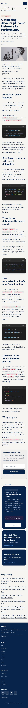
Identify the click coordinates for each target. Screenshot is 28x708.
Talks (2, 679)
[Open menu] (25, 9)
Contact (3, 654)
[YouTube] (7, 693)
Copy (23, 126)
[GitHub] (11, 693)
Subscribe (14, 472)
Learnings (3, 673)
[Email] (15, 693)
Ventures (3, 651)
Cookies (3, 662)
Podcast (3, 682)
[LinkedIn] (3, 693)
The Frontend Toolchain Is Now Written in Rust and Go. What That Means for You (13, 589)
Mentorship (3, 648)
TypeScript (6, 16)
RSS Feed (5, 684)
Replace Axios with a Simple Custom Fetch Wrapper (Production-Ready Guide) (13, 609)
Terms (2, 660)
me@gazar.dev (4, 697)
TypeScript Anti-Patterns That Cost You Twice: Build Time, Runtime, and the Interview (13, 580)
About (2, 645)
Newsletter (3, 665)
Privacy (3, 657)
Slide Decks (4, 676)
